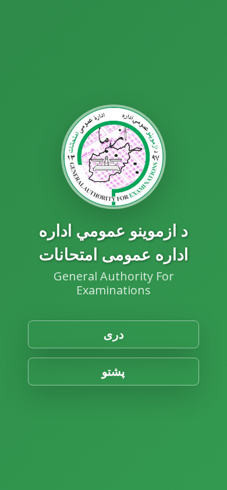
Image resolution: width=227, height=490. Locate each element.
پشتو (113, 371)
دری (114, 334)
